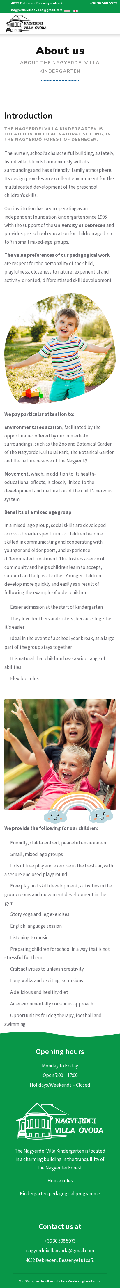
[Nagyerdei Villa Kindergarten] (24, 23)
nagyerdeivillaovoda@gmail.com (36, 10)
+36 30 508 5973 (103, 3)
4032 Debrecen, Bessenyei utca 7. (37, 3)
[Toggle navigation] (111, 23)
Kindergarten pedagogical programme (60, 1193)
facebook (60, 1209)
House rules (60, 1181)
